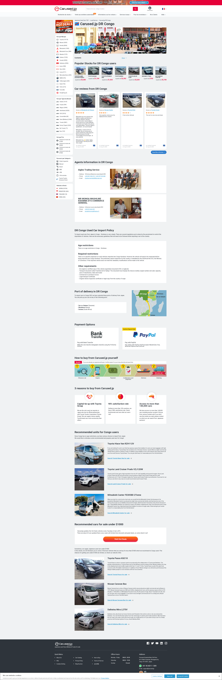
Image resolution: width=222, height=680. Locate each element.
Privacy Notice (105, 678)
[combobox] (109, 9)
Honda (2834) (63, 45)
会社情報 (96, 664)
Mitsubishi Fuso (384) (65, 51)
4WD (60, 169)
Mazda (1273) (63, 54)
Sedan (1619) (63, 101)
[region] (111, 676)
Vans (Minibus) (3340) (66, 119)
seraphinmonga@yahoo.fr (92, 211)
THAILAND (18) (63, 194)
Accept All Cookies (183, 676)
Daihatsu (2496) (64, 63)
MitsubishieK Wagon (87, 110)
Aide (162, 14)
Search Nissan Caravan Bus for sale (119, 600)
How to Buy (97, 657)
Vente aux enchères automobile (85, 14)
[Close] (219, 676)
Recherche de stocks (64, 14)
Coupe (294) (63, 104)
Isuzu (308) (63, 66)
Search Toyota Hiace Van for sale (119, 458)
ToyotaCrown (155, 110)
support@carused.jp (148, 668)
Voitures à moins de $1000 (64, 140)
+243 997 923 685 (100, 176)
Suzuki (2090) (63, 60)
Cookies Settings (157, 676)
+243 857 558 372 (90, 176)
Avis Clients (153, 14)
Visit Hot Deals (120, 539)
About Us (59, 657)
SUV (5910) (63, 113)
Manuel (61, 164)
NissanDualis (108, 110)
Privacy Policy (79, 660)
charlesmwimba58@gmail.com (93, 178)
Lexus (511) (63, 72)
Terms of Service (98, 660)
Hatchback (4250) (64, 110)
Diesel (61, 166)
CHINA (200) (62, 197)
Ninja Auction (79, 664)
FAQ (58, 660)
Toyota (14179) (64, 39)
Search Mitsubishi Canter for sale (119, 513)
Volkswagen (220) (65, 81)
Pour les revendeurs (140, 14)
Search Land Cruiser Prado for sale (119, 484)
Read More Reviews (158, 152)
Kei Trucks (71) (64, 128)
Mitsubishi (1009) (64, 48)
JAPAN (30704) (63, 188)
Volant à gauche (63, 161)
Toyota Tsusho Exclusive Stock (63, 179)
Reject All (169, 676)
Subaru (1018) (64, 57)
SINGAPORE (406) (64, 191)
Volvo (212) (63, 87)
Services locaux (124, 14)
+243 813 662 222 (90, 209)
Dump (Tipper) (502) (65, 125)
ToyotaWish (131, 110)
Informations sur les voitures (107, 14)
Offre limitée (63, 175)
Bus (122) (62, 131)
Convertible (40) (64, 116)
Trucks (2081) (63, 122)
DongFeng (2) (63, 92)
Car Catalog (78, 657)
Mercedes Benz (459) (65, 75)
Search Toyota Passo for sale (117, 574)
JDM (60, 172)
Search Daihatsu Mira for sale (117, 624)
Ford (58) (62, 90)
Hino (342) (62, 69)
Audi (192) (62, 84)
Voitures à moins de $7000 (64, 152)
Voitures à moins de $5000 (64, 148)
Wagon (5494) (63, 107)
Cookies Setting (61, 664)
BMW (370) (63, 78)
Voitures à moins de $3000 (64, 144)
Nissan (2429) (63, 42)
